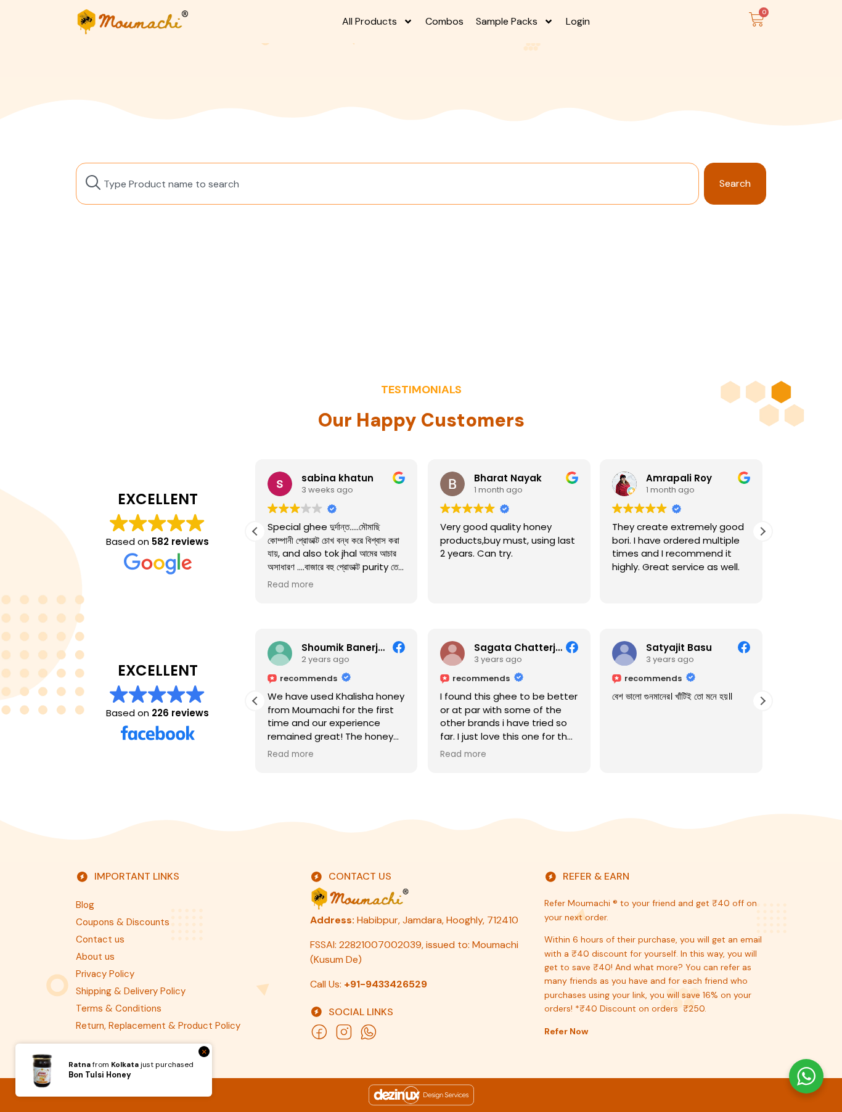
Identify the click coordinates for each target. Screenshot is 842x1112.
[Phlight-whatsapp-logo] (368, 1032)
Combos (444, 21)
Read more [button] (291, 585)
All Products (369, 21)
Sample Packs (506, 21)
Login (578, 21)
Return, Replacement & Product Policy (158, 1026)
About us (95, 957)
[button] (762, 531)
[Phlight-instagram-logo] (344, 1032)
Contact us (100, 939)
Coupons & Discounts (123, 922)
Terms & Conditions (118, 1008)
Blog (85, 905)
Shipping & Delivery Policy (131, 991)
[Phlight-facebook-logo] (319, 1032)
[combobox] (387, 184)
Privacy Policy (105, 974)
